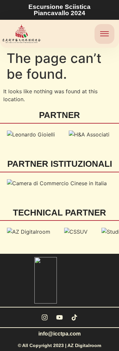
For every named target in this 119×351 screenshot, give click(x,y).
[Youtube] (59, 317)
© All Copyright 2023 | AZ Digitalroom (59, 345)
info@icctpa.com (59, 333)
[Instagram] (44, 317)
